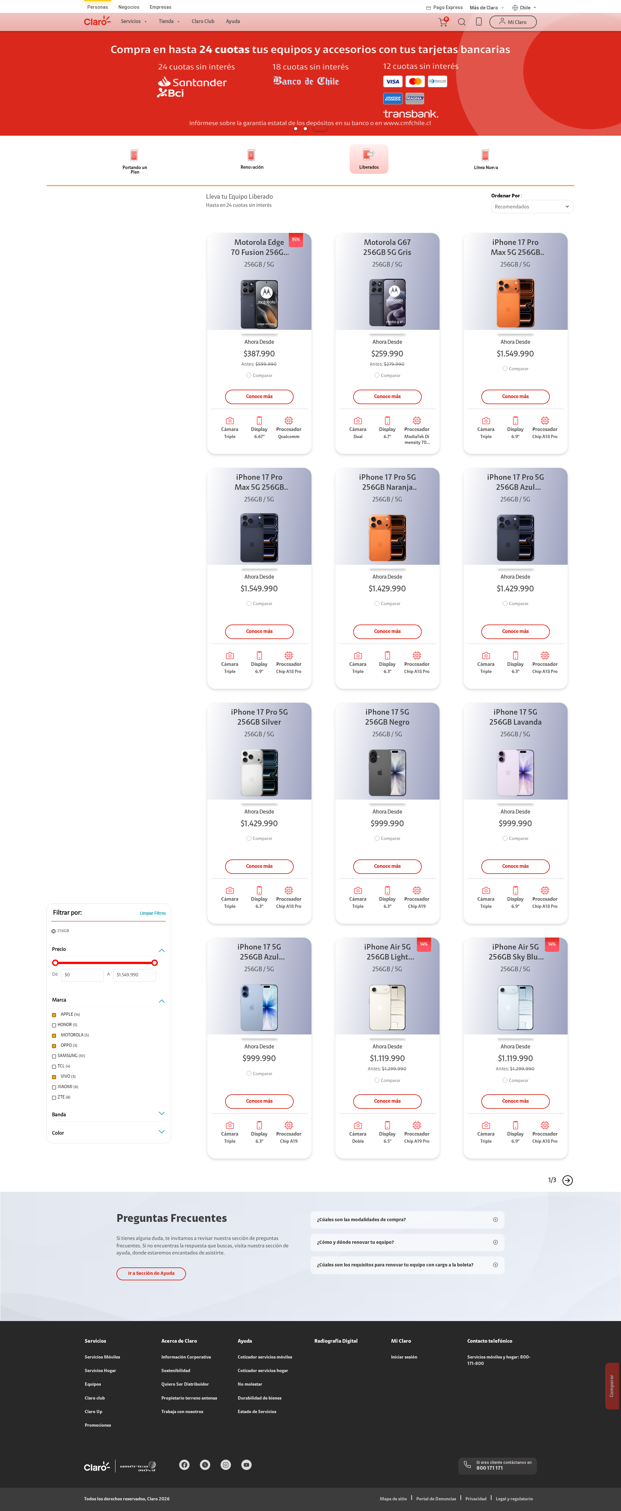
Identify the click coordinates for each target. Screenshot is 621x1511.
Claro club (95, 1398)
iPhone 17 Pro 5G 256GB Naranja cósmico (387, 483)
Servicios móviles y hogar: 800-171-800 (498, 1360)
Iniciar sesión (404, 1357)
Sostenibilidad (175, 1371)
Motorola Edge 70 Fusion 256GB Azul (259, 248)
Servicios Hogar (100, 1371)
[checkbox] (107, 1015)
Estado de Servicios (257, 1412)
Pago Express (448, 7)
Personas (97, 7)
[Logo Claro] (97, 20)
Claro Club (203, 21)
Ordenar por (505, 196)
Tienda (166, 21)
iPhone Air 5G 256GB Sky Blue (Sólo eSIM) (515, 953)
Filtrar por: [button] (67, 913)
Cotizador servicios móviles (265, 1357)
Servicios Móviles (102, 1357)
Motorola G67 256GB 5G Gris (387, 248)
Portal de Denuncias (436, 1499)
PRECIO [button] (59, 949)
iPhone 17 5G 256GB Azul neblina (259, 953)
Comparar (262, 376)
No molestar (250, 1384)
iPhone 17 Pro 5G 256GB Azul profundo (515, 483)
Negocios (128, 7)
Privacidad (475, 1499)
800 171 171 (489, 1468)
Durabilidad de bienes (259, 1398)
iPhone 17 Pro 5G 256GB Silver (259, 718)
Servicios (131, 21)
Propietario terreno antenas (189, 1398)
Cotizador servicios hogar (263, 1371)
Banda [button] (59, 1115)
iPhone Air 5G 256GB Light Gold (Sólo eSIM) (387, 953)
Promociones (98, 1425)
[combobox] (532, 207)
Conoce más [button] (259, 396)
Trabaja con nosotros (182, 1412)
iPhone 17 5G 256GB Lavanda (515, 718)
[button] (442, 22)
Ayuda (233, 21)
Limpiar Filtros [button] (153, 913)
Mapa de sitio (393, 1499)
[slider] (55, 963)
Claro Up (93, 1412)
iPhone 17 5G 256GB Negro (387, 718)
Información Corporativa (186, 1357)
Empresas (160, 7)
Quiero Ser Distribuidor (185, 1384)
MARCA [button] (59, 1000)
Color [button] (58, 1133)
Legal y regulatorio (514, 1499)
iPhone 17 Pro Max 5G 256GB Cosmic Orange (515, 248)
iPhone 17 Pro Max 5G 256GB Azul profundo (259, 483)
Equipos (93, 1384)
